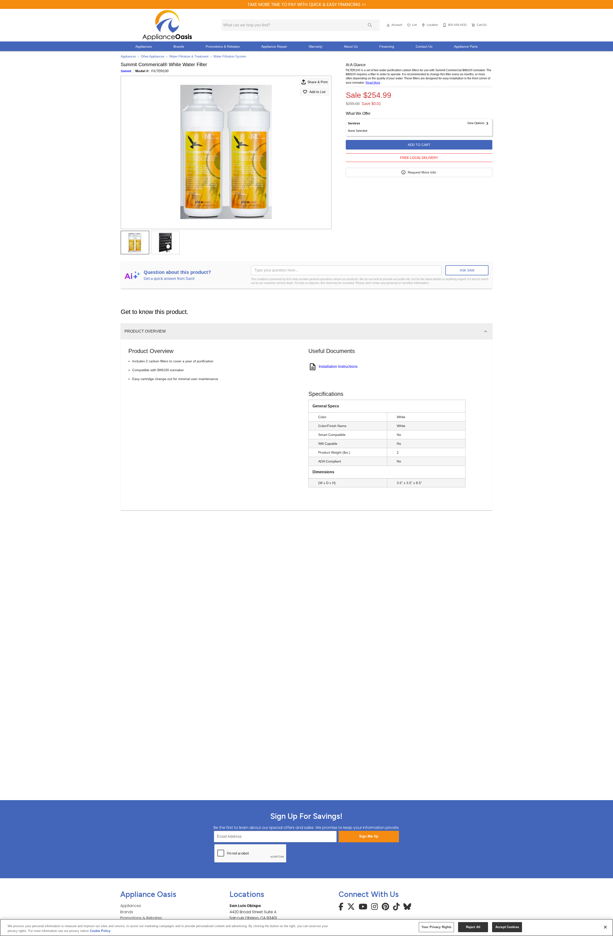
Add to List (317, 92)
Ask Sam (467, 270)
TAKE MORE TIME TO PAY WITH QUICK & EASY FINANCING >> (306, 4)
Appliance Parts (466, 46)
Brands (178, 46)
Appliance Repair (274, 46)
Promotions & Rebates (223, 46)
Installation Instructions (338, 366)
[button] (388, 25)
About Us (351, 46)
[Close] (605, 927)
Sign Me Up (368, 836)
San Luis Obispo (245, 905)
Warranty (315, 46)
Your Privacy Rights (436, 927)
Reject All (473, 927)
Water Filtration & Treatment (189, 56)
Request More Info (422, 172)
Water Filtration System (229, 56)
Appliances (143, 46)
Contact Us (424, 46)
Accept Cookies (507, 927)
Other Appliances (153, 56)
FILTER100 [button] (160, 71)
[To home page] (167, 25)
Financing (386, 46)
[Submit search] (370, 25)
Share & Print (317, 82)
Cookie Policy (100, 931)
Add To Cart (419, 145)
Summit (126, 71)
